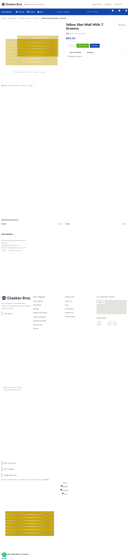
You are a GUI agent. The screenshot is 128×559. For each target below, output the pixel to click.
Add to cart (82, 45)
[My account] (126, 4)
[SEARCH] (104, 12)
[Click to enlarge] (5, 209)
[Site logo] (12, 4)
